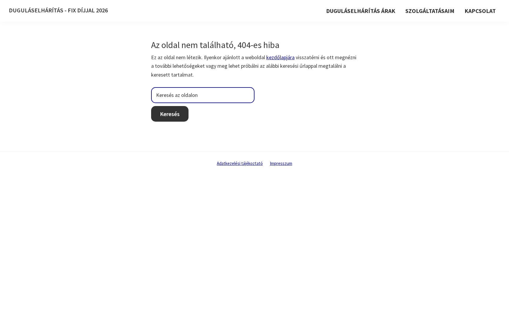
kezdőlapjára (280, 57)
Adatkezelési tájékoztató (240, 163)
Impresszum (281, 163)
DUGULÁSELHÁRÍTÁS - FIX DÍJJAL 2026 (58, 10)
